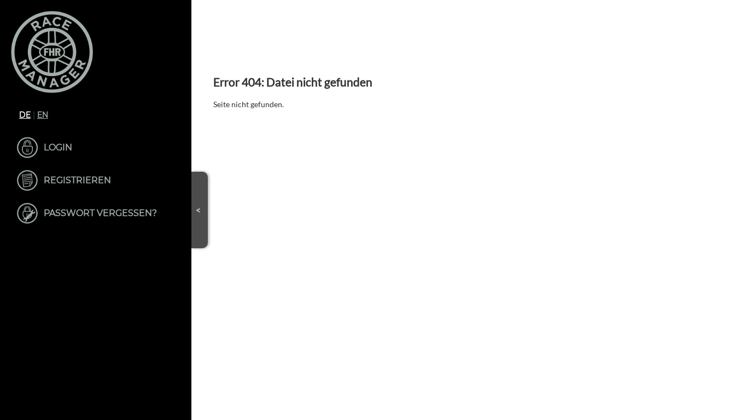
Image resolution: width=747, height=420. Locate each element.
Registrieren (77, 180)
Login (58, 147)
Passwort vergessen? (100, 213)
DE (25, 115)
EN (42, 115)
